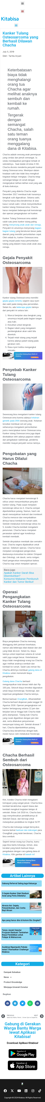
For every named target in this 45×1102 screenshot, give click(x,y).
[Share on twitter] (22, 1003)
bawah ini (29, 854)
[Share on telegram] (15, 1003)
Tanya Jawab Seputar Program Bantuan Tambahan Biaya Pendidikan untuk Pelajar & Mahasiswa (15, 934)
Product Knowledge (13, 982)
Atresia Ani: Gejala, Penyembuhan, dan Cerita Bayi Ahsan (13, 908)
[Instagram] (33, 1091)
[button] (22, 3)
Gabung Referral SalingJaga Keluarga (19, 883)
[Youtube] (19, 1091)
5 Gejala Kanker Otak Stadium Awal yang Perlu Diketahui (15, 894)
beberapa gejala (23, 307)
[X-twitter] (12, 1091)
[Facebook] (5, 1091)
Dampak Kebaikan (12, 972)
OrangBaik (22, 699)
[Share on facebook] (7, 1003)
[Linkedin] (26, 1091)
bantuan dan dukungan (26, 830)
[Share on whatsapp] (30, 1003)
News (6, 977)
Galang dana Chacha (12, 681)
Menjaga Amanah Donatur (16, 987)
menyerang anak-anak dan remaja (25, 225)
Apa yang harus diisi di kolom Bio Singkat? (21, 920)
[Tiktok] (40, 1091)
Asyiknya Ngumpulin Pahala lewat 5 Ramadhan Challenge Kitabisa (15, 949)
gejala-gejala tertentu (12, 301)
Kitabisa (6, 854)
